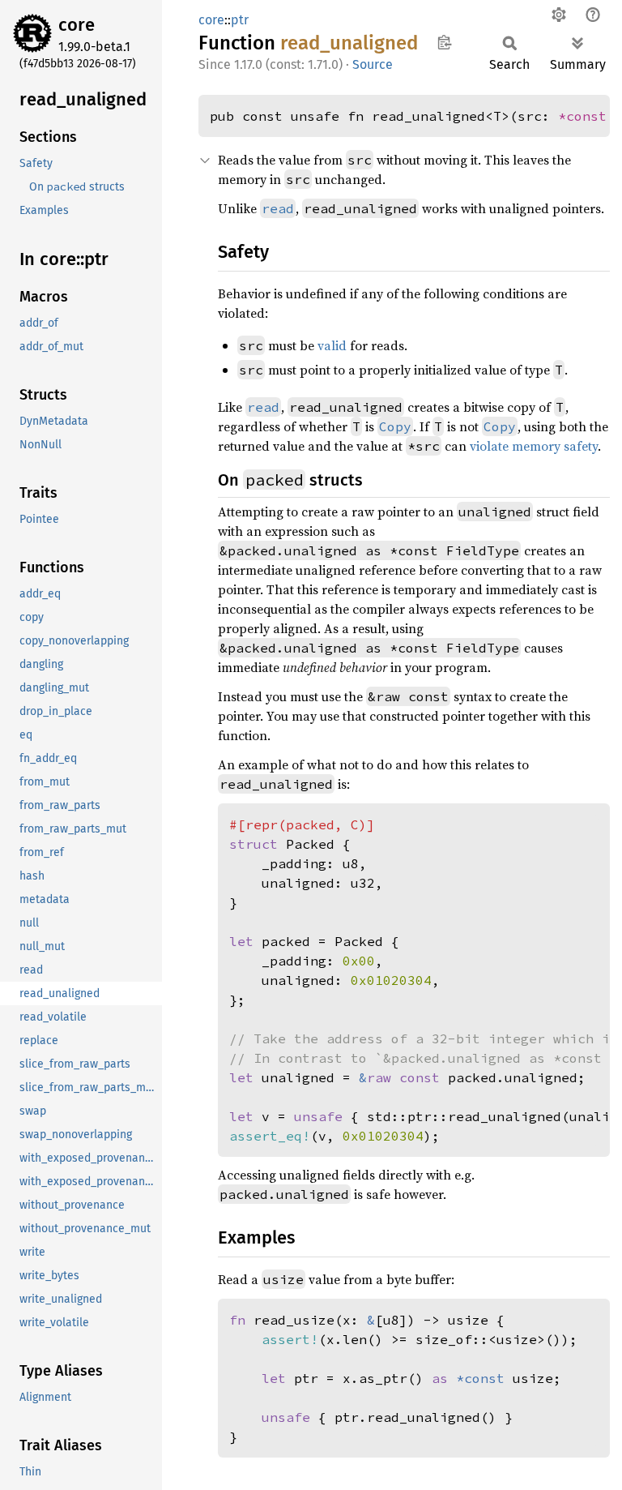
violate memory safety (534, 446)
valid (332, 345)
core (76, 25)
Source (372, 64)
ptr (240, 20)
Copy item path (444, 42)
